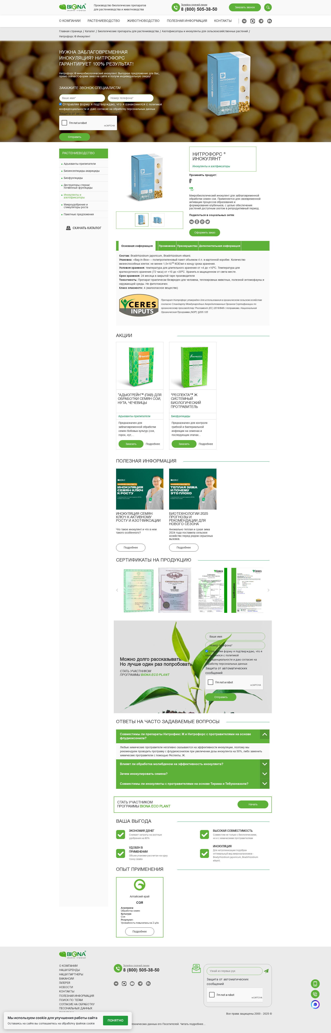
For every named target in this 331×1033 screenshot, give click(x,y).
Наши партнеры (71, 974)
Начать (253, 804)
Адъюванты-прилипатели (80, 163)
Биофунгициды (73, 178)
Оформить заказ (204, 232)
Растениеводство (104, 21)
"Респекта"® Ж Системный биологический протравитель (186, 401)
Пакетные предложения (79, 214)
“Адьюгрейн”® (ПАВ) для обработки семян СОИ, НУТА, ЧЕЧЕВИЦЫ (139, 399)
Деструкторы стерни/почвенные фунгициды (78, 186)
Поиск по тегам (71, 1000)
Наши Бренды (69, 970)
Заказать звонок (245, 7)
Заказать (130, 443)
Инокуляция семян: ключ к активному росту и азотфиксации (138, 517)
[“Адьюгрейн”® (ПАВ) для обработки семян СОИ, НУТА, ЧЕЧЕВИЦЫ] (139, 366)
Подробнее (153, 443)
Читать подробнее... (193, 1024)
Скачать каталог (87, 228)
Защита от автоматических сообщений (228, 981)
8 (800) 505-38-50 (199, 9)
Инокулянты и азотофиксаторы (74, 196)
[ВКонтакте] (191, 221)
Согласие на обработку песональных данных (77, 1006)
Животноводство (143, 21)
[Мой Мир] (202, 221)
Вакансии (66, 979)
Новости (66, 987)
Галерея (64, 983)
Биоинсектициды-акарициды (82, 170)
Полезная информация (187, 21)
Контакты (223, 21)
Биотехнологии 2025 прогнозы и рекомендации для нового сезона (188, 519)
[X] (207, 221)
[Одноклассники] (197, 221)
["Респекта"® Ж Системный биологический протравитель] (192, 366)
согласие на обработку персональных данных (126, 109)
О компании (69, 21)
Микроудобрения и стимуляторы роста (76, 206)
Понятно (115, 1020)
